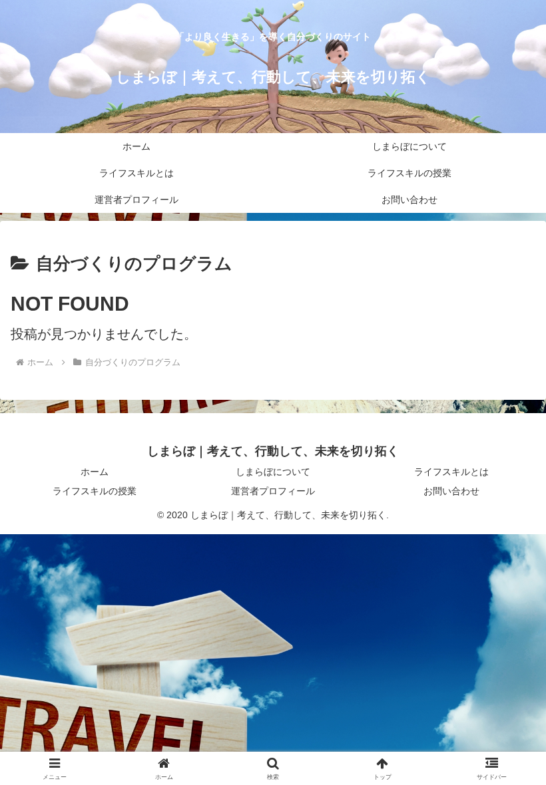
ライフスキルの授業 (94, 491)
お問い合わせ (451, 491)
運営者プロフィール (273, 491)
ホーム (95, 471)
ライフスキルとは (451, 471)
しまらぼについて (273, 471)
